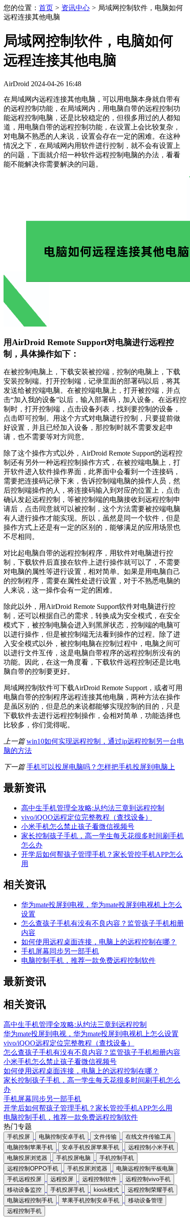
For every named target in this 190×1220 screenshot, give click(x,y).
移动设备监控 (24, 1189)
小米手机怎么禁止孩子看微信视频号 (77, 826)
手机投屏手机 (67, 1189)
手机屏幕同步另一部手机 (60, 951)
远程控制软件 (99, 1179)
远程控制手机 (24, 1211)
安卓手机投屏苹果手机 (90, 1147)
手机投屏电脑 (73, 1158)
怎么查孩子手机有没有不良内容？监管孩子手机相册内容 (92, 1052)
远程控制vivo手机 (148, 1179)
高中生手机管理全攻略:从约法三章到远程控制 (92, 808)
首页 (46, 7)
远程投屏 (61, 1179)
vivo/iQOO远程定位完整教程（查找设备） (86, 817)
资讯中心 (75, 7)
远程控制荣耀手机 (151, 1189)
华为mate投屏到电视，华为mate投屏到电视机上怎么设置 (91, 1034)
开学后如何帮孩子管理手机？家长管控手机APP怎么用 (88, 1108)
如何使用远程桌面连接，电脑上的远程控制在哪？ (99, 942)
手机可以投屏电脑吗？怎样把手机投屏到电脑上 (101, 767)
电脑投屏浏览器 (27, 1158)
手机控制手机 (116, 1158)
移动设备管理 (145, 1200)
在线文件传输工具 (148, 1136)
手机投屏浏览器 (87, 1168)
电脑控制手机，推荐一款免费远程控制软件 (88, 960)
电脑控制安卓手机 (62, 1136)
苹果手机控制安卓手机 (90, 1200)
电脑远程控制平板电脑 (145, 1168)
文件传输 (105, 1136)
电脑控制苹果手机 (30, 1147)
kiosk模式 (106, 1189)
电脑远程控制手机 (30, 1200)
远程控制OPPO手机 (32, 1168)
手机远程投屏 (24, 1179)
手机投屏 (18, 1136)
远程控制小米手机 (151, 1147)
